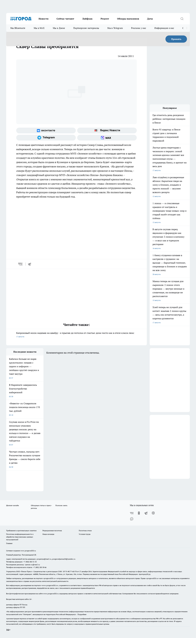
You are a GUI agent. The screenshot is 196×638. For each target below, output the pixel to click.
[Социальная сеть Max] (107, 138)
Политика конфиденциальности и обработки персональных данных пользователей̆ (19, 537)
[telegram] (30, 264)
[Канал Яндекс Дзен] (153, 513)
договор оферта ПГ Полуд (16, 605)
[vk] (20, 264)
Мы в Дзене (59, 28)
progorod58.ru (49, 578)
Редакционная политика (52, 530)
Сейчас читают (65, 18)
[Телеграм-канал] (46, 138)
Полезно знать (61, 505)
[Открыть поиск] (182, 19)
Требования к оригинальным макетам (21, 530)
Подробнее (81, 614)
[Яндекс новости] (107, 130)
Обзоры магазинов (128, 18)
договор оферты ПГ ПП (15, 607)
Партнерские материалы (86, 28)
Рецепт (105, 18)
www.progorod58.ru (28, 551)
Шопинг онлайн (12, 505)
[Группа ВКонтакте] (46, 130)
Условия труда (84, 534)
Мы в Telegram (115, 28)
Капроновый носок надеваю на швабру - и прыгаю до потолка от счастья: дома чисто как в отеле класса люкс (75, 334)
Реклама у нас (138, 28)
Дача (150, 18)
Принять (176, 39)
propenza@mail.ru (44, 559)
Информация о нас (164, 28)
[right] (186, 28)
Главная (9, 543)
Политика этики (85, 530)
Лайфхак (87, 18)
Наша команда (48, 534)
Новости (43, 18)
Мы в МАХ (39, 28)
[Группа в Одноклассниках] (138, 513)
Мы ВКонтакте (17, 28)
